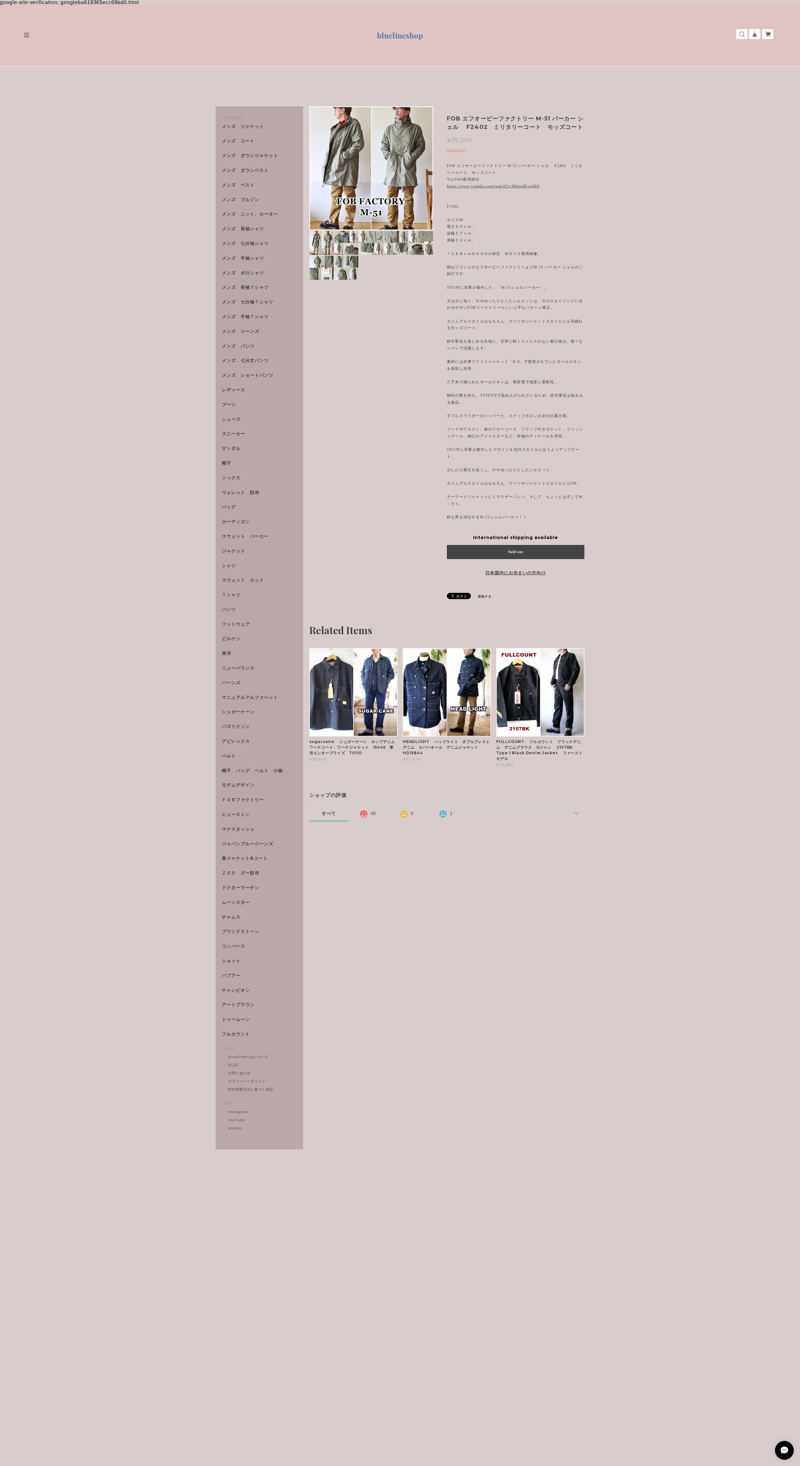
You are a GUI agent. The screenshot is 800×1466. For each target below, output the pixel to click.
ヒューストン (236, 814)
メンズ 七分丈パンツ (245, 360)
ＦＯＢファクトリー (243, 799)
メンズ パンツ (238, 346)
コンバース (233, 946)
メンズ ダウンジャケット (250, 155)
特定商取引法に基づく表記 (250, 1089)
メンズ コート (238, 141)
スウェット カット (243, 580)
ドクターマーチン (240, 887)
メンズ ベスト (238, 185)
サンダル (231, 448)
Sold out (515, 552)
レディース (236, 390)
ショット (231, 961)
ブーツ (229, 404)
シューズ (231, 419)
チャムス (231, 917)
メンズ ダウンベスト (245, 170)
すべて (329, 813)
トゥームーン (236, 1019)
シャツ (229, 565)
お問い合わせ (239, 1073)
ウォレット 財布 (240, 492)
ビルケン (231, 638)
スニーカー (233, 433)
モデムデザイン (238, 785)
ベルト (229, 756)
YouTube (236, 1120)
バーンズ (231, 682)
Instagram (238, 1112)
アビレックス (236, 741)
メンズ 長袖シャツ (243, 229)
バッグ (229, 507)
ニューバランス (238, 668)
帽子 (226, 463)
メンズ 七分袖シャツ (245, 243)
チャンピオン (236, 990)
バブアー (231, 975)
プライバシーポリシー (247, 1081)
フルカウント (236, 1034)
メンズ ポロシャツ (243, 273)
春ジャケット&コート (245, 858)
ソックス (231, 478)
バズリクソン (236, 726)
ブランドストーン (240, 931)
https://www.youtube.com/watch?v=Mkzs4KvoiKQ (493, 186)
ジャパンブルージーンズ (247, 844)
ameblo (235, 1128)
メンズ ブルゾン (240, 199)
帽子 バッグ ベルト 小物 (252, 770)
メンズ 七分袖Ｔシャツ (247, 302)
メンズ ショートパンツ (247, 375)
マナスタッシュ (238, 829)
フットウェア (236, 624)
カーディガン (236, 521)
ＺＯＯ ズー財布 (240, 873)
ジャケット (233, 551)
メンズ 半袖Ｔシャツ (245, 316)
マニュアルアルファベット (250, 697)
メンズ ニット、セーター (250, 214)
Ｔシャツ (231, 595)
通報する (485, 596)
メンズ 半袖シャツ (243, 258)
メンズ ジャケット (243, 126)
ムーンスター (236, 902)
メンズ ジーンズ (240, 331)
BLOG (233, 1065)
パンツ (229, 609)
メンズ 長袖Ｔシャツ (245, 287)
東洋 (226, 653)
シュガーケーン (238, 712)
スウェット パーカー (245, 536)
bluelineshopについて (248, 1057)
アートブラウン (238, 1004)
